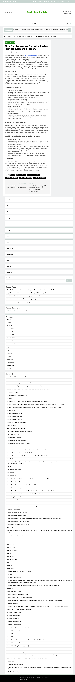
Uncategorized (10, 661)
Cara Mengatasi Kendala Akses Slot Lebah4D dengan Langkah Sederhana (47, 1)
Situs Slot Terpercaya (39, 177)
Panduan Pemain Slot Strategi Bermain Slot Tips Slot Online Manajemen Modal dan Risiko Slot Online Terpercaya (34, 491)
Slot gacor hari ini (11, 218)
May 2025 (9, 356)
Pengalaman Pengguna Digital (14, 509)
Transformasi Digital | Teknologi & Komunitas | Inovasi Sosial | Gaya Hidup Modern (27, 658)
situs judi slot (10, 544)
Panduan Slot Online (10, 42)
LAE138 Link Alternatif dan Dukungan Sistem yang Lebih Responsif (23, 296)
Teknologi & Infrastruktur (13, 618)
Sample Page (35, 23)
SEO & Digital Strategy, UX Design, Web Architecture (19, 535)
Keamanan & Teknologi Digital (14, 437)
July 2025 (9, 350)
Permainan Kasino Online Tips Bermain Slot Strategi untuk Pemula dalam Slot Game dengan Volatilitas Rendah (34, 518)
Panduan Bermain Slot (11, 177)
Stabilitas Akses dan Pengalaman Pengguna (17, 594)
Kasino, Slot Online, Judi (13, 434)
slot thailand (10, 254)
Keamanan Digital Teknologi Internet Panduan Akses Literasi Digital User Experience (27, 449)
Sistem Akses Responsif (13, 538)
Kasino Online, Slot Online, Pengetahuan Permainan (19, 431)
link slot (9, 236)
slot (8, 260)
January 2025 (10, 359)
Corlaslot (12, 175)
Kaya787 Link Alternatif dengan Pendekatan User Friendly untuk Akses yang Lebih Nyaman (37, 29)
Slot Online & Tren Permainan (14, 577)
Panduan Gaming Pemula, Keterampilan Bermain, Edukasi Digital (22, 484)
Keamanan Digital (11, 446)
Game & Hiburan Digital (12, 392)
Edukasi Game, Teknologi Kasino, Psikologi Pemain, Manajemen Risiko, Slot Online (27, 386)
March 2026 (10, 325)
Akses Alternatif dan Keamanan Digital (16, 377)
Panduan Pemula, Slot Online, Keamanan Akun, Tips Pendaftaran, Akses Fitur (25, 494)
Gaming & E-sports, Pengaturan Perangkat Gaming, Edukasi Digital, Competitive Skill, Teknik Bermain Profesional (34, 407)
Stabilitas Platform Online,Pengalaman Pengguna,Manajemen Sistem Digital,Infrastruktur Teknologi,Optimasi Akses (35, 600)
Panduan (9, 466)
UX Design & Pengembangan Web (15, 664)
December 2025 (10, 335)
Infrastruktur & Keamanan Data (14, 416)
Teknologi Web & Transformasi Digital (16, 652)
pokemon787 (10, 527)
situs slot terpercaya (31, 55)
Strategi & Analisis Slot (12, 603)
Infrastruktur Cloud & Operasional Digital (17, 422)
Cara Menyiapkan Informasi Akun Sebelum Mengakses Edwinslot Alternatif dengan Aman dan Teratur (32, 290)
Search (8, 278)
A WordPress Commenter (13, 311)
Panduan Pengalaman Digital (14, 497)
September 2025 (11, 344)
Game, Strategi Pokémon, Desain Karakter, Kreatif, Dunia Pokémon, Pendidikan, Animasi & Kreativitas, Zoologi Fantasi (35, 404)
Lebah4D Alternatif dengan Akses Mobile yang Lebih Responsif (22, 302)
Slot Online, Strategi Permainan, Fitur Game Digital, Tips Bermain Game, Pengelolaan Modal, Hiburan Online (33, 585)
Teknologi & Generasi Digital (14, 612)
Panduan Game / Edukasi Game (14, 481)
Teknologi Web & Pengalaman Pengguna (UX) (18, 646)
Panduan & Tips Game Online (14, 469)
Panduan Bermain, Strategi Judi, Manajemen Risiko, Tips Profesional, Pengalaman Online (28, 478)
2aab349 (8, 52)
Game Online (10, 398)
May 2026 (9, 319)
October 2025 (10, 341)
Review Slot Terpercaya (26, 177)
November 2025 (11, 338)
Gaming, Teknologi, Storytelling (14, 413)
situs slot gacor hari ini (12, 559)
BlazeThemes (23, 679)
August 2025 (10, 347)
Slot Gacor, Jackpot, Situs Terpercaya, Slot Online (19, 571)
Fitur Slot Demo (21, 175)
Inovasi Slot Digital (11, 425)
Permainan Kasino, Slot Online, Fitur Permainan (18, 521)
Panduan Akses (10, 472)
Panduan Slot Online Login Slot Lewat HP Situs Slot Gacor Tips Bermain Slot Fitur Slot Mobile (30, 506)
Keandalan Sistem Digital (13, 459)
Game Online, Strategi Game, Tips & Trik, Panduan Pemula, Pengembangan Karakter (27, 401)
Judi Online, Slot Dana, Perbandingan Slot (17, 428)
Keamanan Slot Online (33, 175)
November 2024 (11, 365)
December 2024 (10, 362)
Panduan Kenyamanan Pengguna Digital (16, 488)
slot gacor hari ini (11, 212)
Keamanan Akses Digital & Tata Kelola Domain (18, 443)
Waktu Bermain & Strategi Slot (14, 672)
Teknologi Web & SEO (12, 649)
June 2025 (9, 353)
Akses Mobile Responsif (13, 380)
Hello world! (24, 311)
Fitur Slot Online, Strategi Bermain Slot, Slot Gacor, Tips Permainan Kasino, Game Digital (28, 389)
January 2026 (10, 332)
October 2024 (10, 368)
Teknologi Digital (11, 633)
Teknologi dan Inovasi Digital (14, 630)
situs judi (9, 541)
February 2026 (10, 328)
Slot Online (9, 574)
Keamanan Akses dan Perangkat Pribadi (16, 440)
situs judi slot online (12, 550)
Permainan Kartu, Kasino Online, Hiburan (16, 515)
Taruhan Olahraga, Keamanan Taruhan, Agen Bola (19, 609)
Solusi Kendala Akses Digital (14, 591)
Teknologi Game (11, 637)
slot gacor (9, 206)
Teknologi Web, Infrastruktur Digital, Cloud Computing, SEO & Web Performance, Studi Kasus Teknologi (32, 655)
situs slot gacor (11, 224)
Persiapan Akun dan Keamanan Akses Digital (18, 524)
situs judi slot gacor (12, 547)
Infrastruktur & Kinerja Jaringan (14, 419)
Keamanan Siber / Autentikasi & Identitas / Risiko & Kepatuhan (22, 453)
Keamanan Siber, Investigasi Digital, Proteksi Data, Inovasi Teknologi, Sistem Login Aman (28, 456)
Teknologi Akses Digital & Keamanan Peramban (18, 627)
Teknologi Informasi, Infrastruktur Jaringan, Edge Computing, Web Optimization (26, 640)
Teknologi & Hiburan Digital (13, 615)
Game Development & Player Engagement (17, 395)
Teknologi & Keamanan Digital (14, 624)
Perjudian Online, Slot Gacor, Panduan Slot (17, 512)
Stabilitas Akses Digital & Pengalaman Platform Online (20, 597)
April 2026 (9, 322)
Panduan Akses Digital (12, 475)
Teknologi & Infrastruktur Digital (14, 621)
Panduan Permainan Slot (13, 500)
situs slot (9, 242)
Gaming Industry (11, 410)
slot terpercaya (10, 588)
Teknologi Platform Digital (13, 643)
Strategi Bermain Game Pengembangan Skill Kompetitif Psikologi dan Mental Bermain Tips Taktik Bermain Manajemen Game (37, 606)
